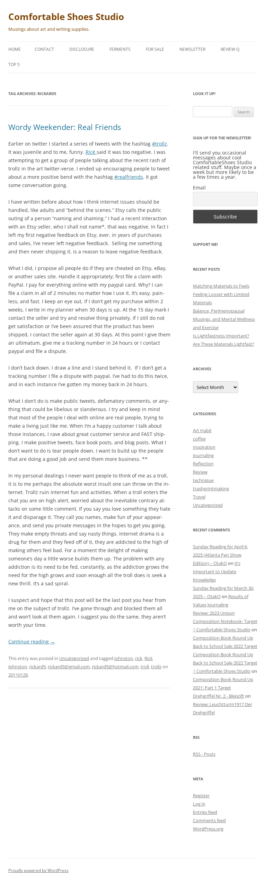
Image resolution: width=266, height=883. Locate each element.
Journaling (203, 455)
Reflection (203, 464)
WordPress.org (208, 829)
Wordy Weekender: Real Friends (64, 127)
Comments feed (209, 820)
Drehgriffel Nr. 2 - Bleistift (218, 696)
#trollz (159, 143)
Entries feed (205, 812)
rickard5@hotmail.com (115, 666)
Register (201, 795)
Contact (44, 49)
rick (138, 658)
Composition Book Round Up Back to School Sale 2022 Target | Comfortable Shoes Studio (225, 662)
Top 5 (14, 64)
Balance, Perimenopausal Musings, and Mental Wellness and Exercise (224, 319)
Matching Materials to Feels (221, 286)
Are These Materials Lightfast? (223, 344)
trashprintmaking (211, 488)
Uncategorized (74, 658)
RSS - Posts (204, 754)
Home (14, 49)
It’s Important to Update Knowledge (216, 571)
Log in (199, 804)
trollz (156, 666)
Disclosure (81, 49)
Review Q (230, 49)
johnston (123, 658)
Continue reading (31, 641)
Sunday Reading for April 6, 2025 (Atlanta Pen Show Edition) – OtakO (220, 554)
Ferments (120, 49)
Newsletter (192, 49)
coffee (199, 439)
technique (203, 480)
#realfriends (128, 177)
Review (200, 472)
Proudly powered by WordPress (38, 870)
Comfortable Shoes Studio (66, 16)
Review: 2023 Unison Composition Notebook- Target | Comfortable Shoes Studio (225, 621)
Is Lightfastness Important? (221, 336)
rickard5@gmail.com (69, 666)
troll (145, 666)
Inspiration (204, 447)
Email (199, 187)
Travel (199, 497)
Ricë (91, 152)
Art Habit (202, 430)
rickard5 (37, 666)
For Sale (155, 49)
